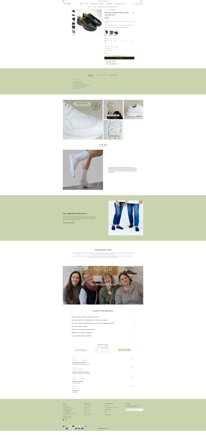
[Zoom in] (99, 11)
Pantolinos (101, 3)
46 (105, 43)
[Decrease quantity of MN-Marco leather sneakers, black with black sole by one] (105, 55)
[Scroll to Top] (204, 429)
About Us (106, 405)
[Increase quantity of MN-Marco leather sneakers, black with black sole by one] (110, 55)
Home (89, 6)
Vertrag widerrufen (87, 414)
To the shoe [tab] (103, 145)
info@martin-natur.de (67, 417)
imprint (85, 411)
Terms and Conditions (88, 405)
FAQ (105, 413)
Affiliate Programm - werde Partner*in (112, 407)
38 (111, 40)
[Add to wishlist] (133, 13)
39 (114, 40)
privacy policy (86, 407)
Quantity (106, 52)
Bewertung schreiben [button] (124, 349)
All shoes (94, 6)
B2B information (108, 409)
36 (105, 40)
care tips (106, 411)
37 (108, 40)
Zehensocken (109, 3)
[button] (141, 4)
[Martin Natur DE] (67, 3)
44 (129, 40)
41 (120, 40)
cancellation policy (87, 409)
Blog (124, 3)
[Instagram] (65, 419)
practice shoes (93, 3)
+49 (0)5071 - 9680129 (67, 416)
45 (132, 40)
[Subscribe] (142, 410)
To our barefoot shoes (68, 222)
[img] (74, 358)
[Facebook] (63, 419)
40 (117, 40)
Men (86, 3)
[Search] (134, 4)
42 (123, 40)
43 (126, 40)
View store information (112, 63)
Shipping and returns (88, 413)
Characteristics (118, 3)
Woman (81, 3)
